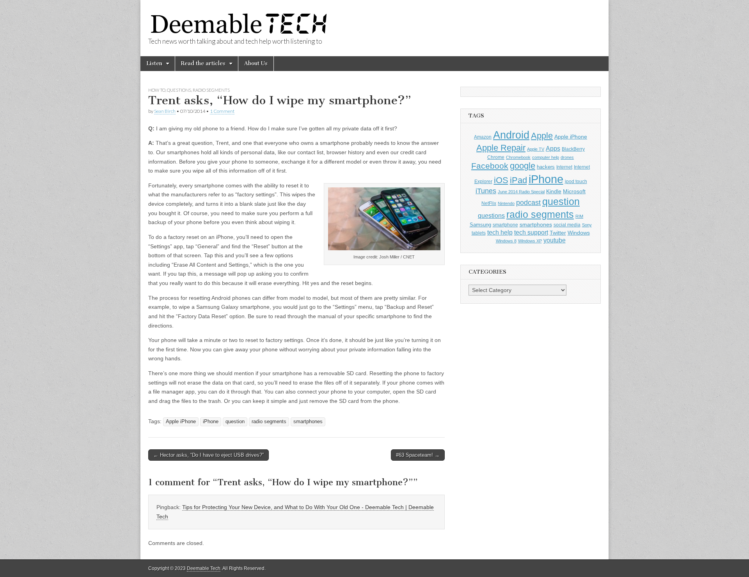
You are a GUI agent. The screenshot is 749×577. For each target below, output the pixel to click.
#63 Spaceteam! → (418, 455)
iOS (501, 180)
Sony (587, 225)
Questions (179, 90)
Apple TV (535, 149)
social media (567, 225)
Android (511, 135)
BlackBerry (573, 149)
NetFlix (488, 203)
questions (491, 215)
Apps (553, 148)
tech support (531, 232)
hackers (546, 167)
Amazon (483, 137)
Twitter (558, 233)
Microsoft (574, 191)
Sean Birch (165, 111)
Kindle (553, 191)
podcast (528, 202)
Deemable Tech (203, 568)
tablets (479, 233)
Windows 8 (506, 241)
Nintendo (506, 203)
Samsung (480, 225)
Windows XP (530, 241)
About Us (256, 63)
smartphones (308, 421)
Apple (542, 136)
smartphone (505, 225)
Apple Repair (500, 148)
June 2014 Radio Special (521, 191)
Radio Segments (211, 90)
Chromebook (518, 157)
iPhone (210, 421)
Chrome (495, 157)
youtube (554, 240)
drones (567, 157)
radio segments (269, 421)
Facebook (489, 165)
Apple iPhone (181, 421)
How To (156, 90)
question (235, 421)
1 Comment (222, 111)
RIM (579, 216)
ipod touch (576, 181)
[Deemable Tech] (239, 19)
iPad (518, 180)
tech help (500, 232)
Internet (564, 167)
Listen (154, 63)
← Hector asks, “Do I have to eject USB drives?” (208, 455)
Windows (579, 233)
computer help (545, 157)
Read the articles (203, 63)
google (522, 166)
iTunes (486, 191)
